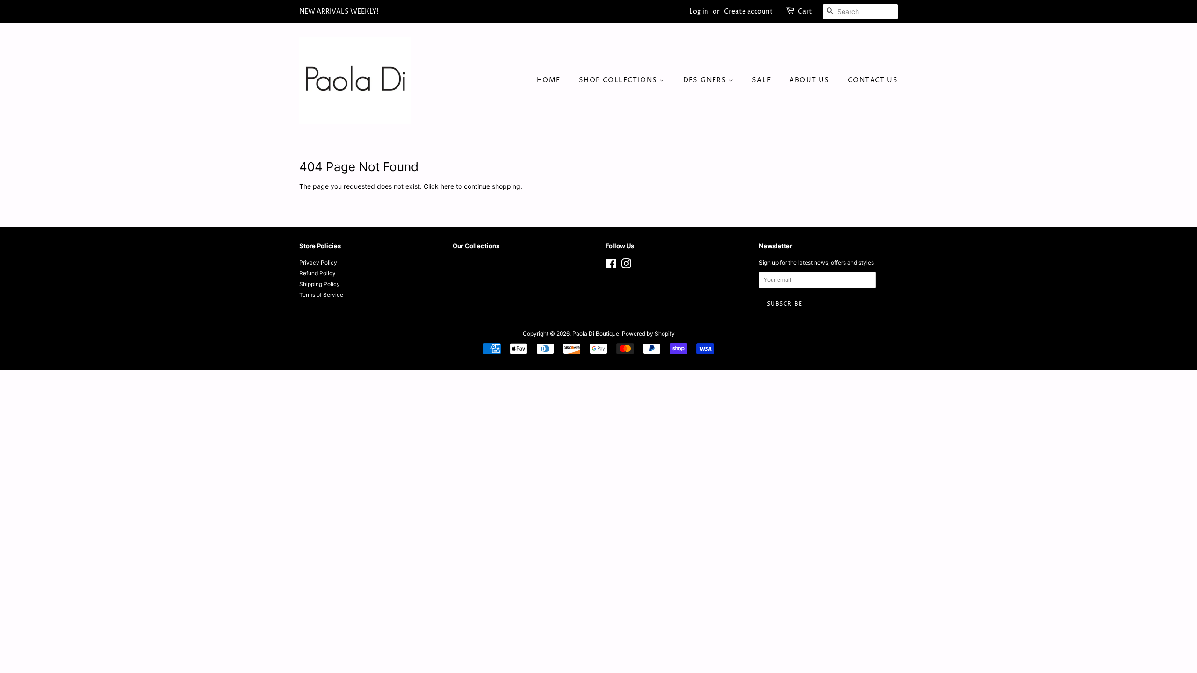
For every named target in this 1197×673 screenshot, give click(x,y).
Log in (698, 11)
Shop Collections (619, 80)
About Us (809, 80)
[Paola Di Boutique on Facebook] (611, 265)
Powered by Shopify (648, 333)
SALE (761, 80)
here (447, 186)
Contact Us (873, 80)
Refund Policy (317, 273)
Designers (705, 80)
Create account (748, 11)
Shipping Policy (319, 283)
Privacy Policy (318, 262)
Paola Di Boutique (595, 333)
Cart (805, 11)
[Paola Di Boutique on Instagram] (626, 265)
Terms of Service (321, 294)
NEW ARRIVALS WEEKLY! (338, 11)
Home (549, 80)
